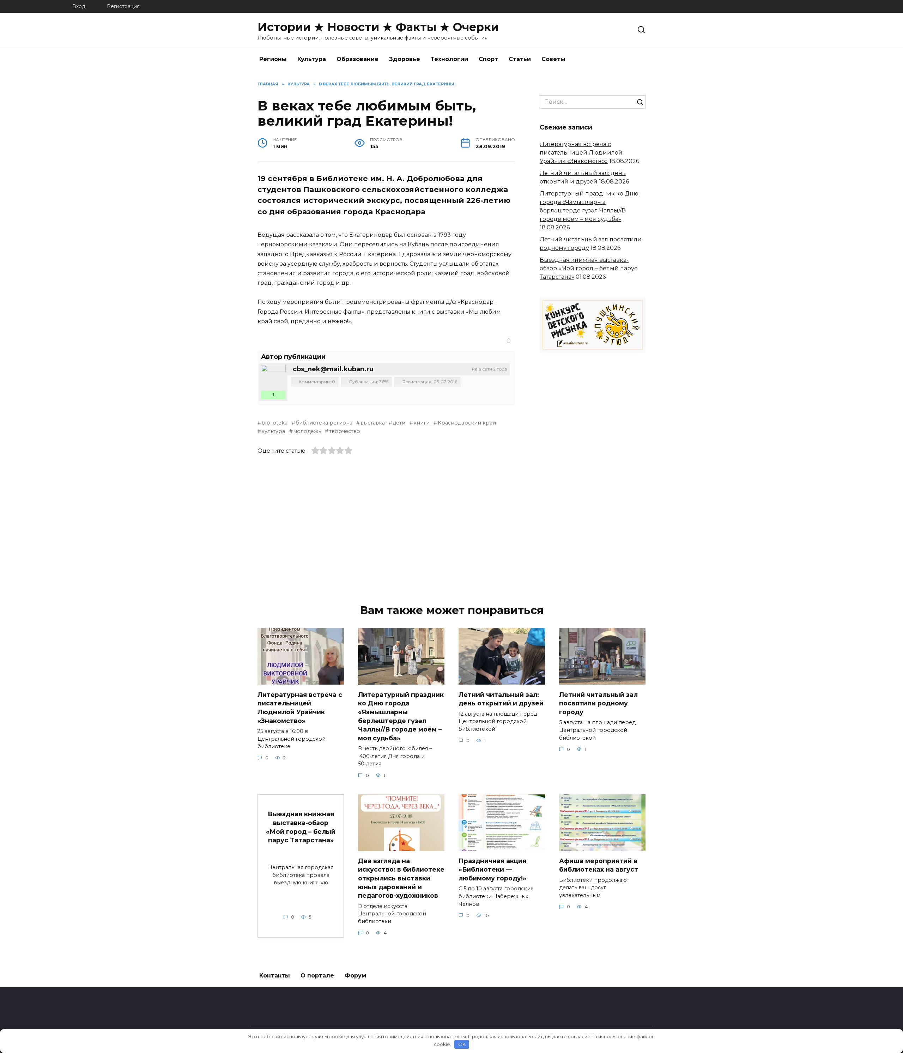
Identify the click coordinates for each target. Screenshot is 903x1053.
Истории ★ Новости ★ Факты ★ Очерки (378, 27)
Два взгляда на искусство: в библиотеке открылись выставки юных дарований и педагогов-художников (401, 878)
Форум (355, 975)
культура (273, 431)
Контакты (274, 975)
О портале (317, 975)
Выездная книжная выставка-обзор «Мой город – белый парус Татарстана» (588, 268)
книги (421, 423)
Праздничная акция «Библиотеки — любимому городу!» (492, 869)
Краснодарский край (467, 423)
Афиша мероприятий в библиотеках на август (598, 865)
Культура (311, 59)
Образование (357, 59)
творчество (344, 431)
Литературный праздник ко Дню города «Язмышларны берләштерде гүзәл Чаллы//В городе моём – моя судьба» (401, 716)
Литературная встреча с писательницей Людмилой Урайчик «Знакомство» (581, 152)
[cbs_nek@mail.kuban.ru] (273, 377)
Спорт (488, 59)
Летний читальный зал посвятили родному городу (598, 703)
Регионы (273, 59)
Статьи (520, 59)
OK (462, 1044)
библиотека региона (324, 423)
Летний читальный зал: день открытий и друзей (501, 699)
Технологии (449, 59)
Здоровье (404, 59)
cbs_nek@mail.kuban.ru (333, 369)
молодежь (307, 431)
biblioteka (274, 423)
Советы (553, 59)
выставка (372, 423)
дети (399, 423)
